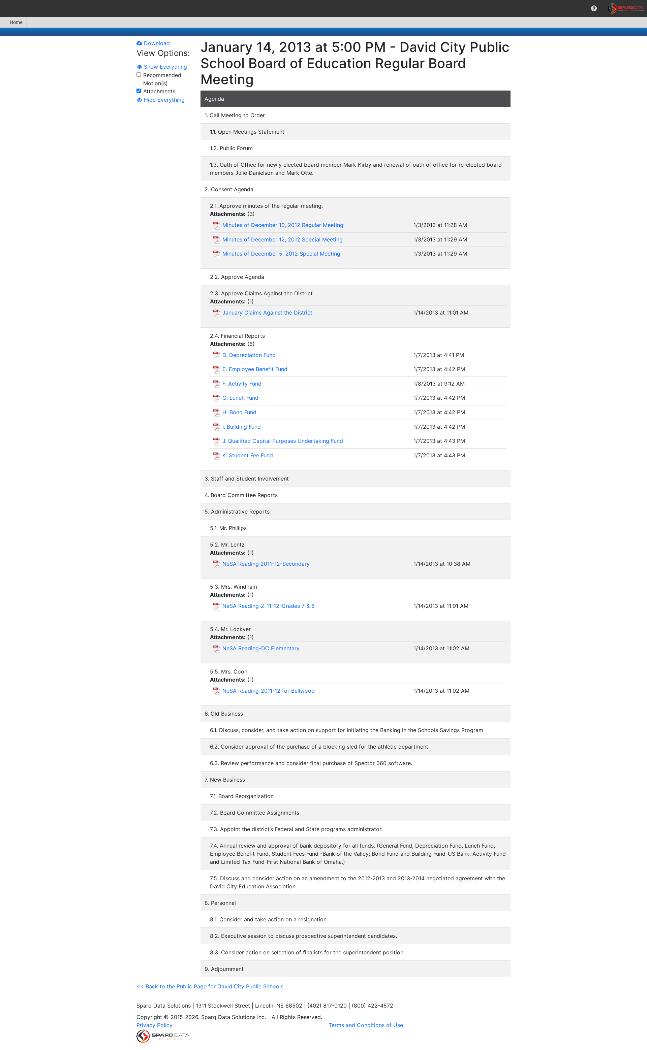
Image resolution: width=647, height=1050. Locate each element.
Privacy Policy (154, 1025)
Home (16, 22)
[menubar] (323, 8)
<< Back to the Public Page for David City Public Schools (209, 986)
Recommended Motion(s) (162, 79)
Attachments (159, 91)
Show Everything (164, 66)
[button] (594, 8)
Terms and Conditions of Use (366, 1025)
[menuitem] (594, 8)
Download (156, 43)
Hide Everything (163, 99)
